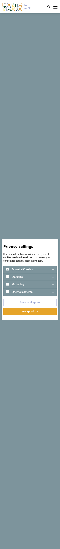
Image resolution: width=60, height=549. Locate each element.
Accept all (28, 311)
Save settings (28, 302)
